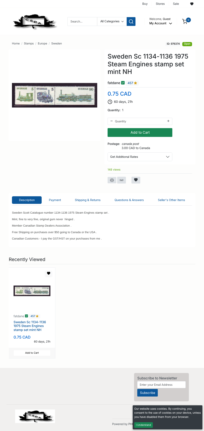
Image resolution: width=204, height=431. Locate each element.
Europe (42, 43)
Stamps (29, 43)
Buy (145, 4)
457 (131, 83)
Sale (176, 4)
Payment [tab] (55, 200)
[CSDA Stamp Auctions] (34, 21)
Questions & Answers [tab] (129, 200)
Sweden (56, 43)
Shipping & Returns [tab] (88, 200)
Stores (160, 4)
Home (16, 43)
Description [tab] (27, 200)
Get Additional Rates (124, 157)
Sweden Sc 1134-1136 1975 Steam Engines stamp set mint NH (30, 326)
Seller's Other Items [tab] (171, 200)
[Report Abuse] (121, 180)
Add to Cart (140, 132)
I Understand (143, 424)
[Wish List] (191, 4)
